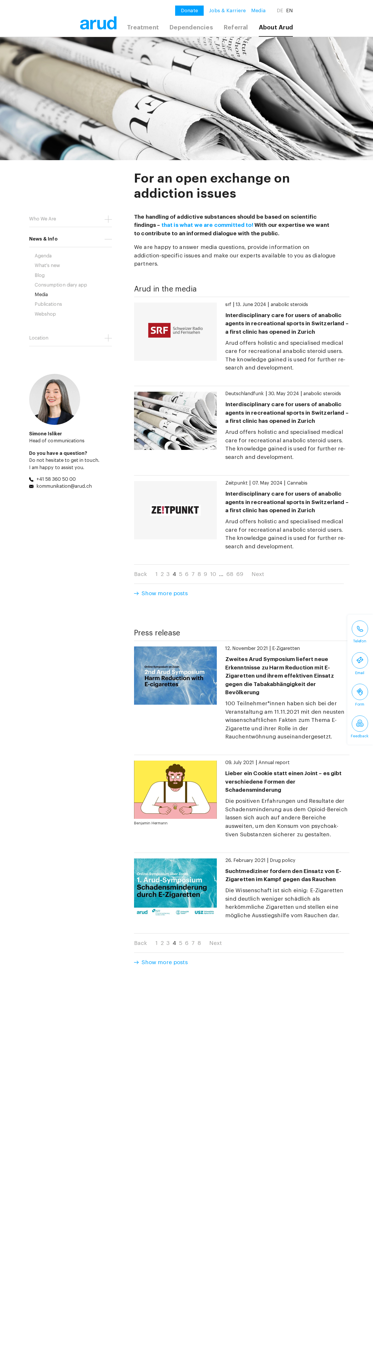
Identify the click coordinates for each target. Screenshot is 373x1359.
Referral (236, 27)
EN (289, 10)
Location (38, 338)
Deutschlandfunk (244, 393)
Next (257, 574)
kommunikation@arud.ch (64, 486)
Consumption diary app (61, 285)
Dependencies (191, 27)
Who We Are (42, 219)
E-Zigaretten (286, 648)
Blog (40, 275)
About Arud (276, 27)
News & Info (43, 239)
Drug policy (282, 860)
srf (228, 304)
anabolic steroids (289, 304)
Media (258, 10)
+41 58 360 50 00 (56, 479)
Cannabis (297, 483)
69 (239, 574)
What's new (47, 265)
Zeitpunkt (236, 483)
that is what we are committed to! (207, 225)
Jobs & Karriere (227, 10)
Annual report (274, 762)
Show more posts (165, 593)
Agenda (43, 256)
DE (280, 10)
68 (229, 574)
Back (140, 574)
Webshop (45, 314)
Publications (48, 304)
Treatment (143, 27)
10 (213, 574)
